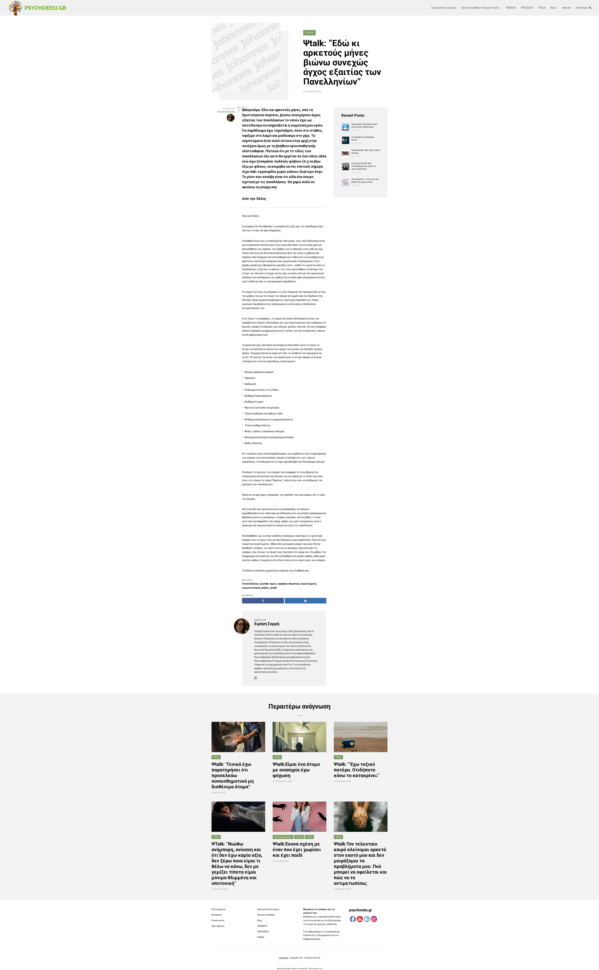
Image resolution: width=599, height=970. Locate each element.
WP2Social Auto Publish (287, 969)
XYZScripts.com (315, 969)
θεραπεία (294, 583)
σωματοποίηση (251, 587)
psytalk (264, 583)
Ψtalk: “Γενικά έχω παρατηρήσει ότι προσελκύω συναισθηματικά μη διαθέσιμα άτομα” (233, 775)
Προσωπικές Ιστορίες (443, 7)
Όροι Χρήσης (218, 926)
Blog (552, 7)
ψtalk (273, 587)
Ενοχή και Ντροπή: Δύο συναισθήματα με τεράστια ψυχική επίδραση (363, 166)
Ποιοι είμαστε (218, 909)
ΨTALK (542, 7)
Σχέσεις (299, 837)
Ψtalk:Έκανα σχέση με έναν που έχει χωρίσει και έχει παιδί (297, 849)
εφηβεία (282, 583)
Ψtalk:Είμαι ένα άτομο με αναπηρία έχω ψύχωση (296, 769)
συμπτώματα (308, 583)
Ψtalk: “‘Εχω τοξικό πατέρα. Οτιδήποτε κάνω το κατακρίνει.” (356, 769)
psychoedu (284, 958)
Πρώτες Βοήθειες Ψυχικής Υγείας (480, 7)
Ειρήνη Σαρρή (266, 623)
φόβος (265, 587)
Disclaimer (217, 915)
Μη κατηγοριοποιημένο (283, 837)
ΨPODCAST (527, 7)
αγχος (273, 583)
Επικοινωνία (218, 920)
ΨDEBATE (511, 7)
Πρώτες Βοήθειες (266, 915)
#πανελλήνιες (250, 583)
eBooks (566, 7)
